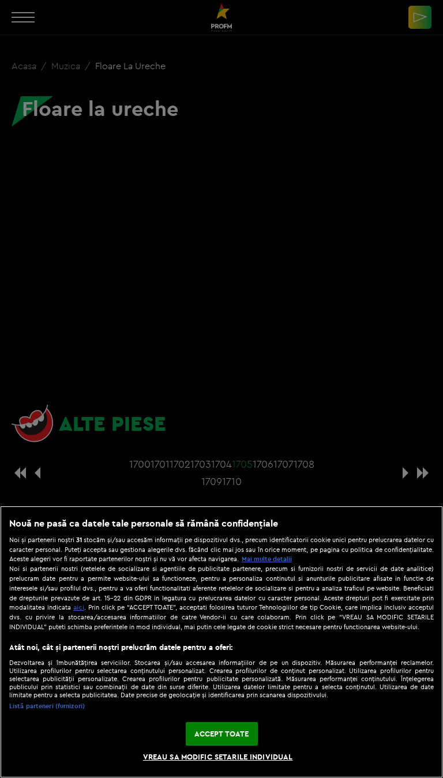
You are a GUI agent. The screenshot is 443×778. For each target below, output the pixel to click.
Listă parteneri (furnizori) (47, 706)
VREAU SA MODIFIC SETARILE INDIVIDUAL (218, 756)
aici (78, 607)
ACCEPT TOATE (221, 733)
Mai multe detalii (267, 559)
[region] (221, 642)
